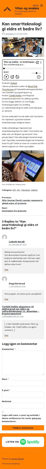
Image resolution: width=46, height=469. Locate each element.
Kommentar (8, 349)
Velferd (34, 190)
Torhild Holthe (15, 95)
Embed (13, 83)
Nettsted (6, 401)
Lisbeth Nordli (17, 241)
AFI (14, 190)
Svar (6, 269)
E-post (6, 390)
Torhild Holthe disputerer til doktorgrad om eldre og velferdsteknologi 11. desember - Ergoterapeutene (20, 310)
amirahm (10, 34)
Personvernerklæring (11, 463)
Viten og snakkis (27, 8)
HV (18, 190)
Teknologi (25, 190)
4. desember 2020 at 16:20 (13, 316)
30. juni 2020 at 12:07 (18, 244)
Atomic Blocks (18, 459)
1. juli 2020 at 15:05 (17, 286)
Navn (5, 379)
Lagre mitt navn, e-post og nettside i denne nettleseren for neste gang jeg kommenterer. (21, 418)
